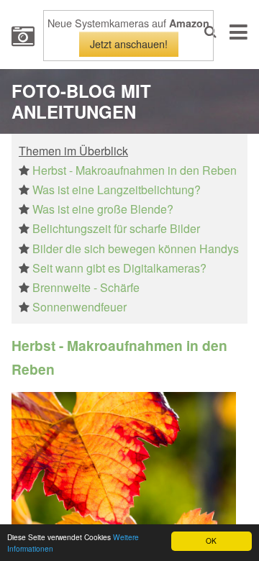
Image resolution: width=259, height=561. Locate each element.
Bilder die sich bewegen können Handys (135, 248)
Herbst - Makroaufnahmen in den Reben (134, 170)
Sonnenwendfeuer (79, 306)
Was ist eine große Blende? (102, 209)
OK (211, 540)
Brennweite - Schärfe (86, 287)
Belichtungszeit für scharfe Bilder (116, 228)
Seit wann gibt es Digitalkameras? (119, 268)
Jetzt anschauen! (129, 43)
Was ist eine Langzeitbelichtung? (116, 189)
